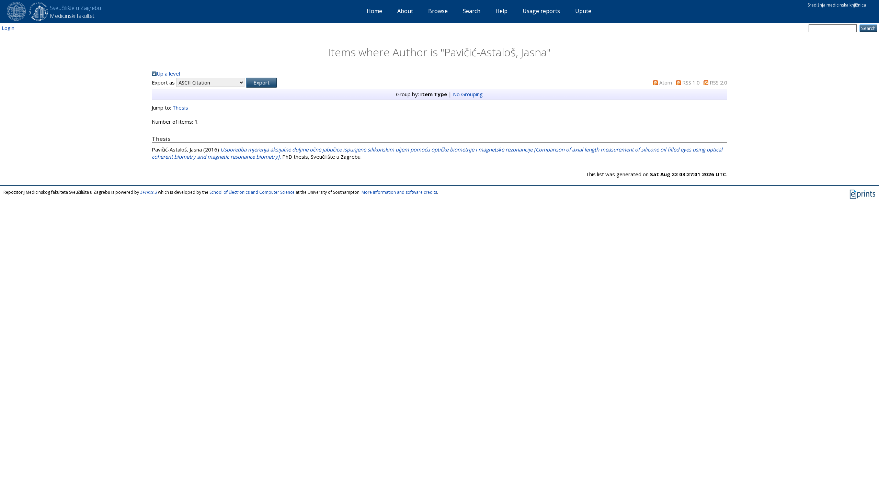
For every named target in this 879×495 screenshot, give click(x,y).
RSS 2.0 (718, 82)
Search (471, 11)
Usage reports (541, 11)
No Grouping (468, 94)
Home (374, 11)
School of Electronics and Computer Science (252, 192)
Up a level (168, 73)
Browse (438, 11)
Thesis (180, 107)
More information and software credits (399, 192)
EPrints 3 (148, 192)
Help (501, 11)
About (405, 11)
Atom (665, 82)
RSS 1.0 (691, 82)
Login (8, 27)
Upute (583, 11)
